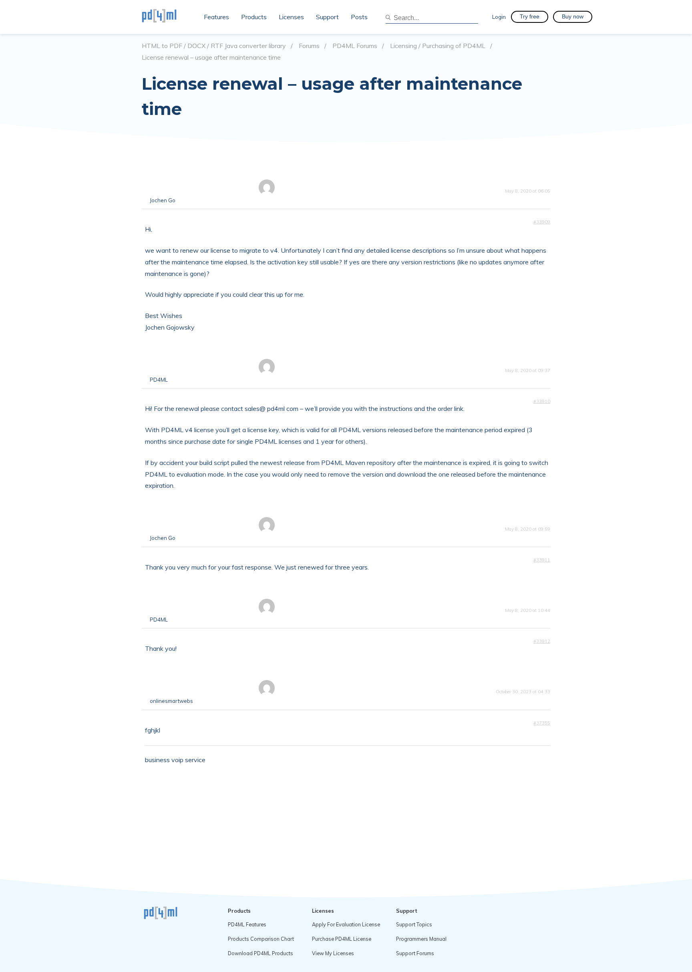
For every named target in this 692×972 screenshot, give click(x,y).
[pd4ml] (168, 17)
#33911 (541, 560)
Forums (309, 46)
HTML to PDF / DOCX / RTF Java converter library (214, 46)
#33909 (541, 222)
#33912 (541, 641)
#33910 (541, 401)
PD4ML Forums (354, 46)
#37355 (541, 723)
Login (499, 16)
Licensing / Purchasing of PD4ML (437, 46)
